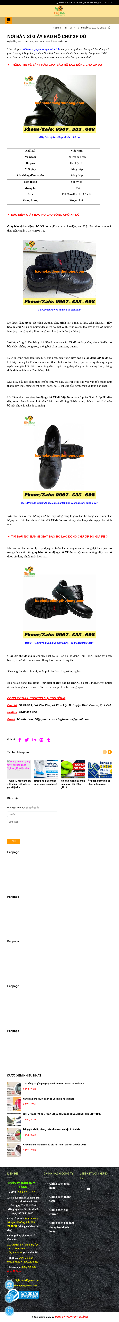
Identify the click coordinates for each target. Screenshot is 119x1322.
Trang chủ (57, 28)
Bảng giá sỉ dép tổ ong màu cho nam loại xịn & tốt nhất (51, 1129)
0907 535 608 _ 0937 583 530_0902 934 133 (90, 2)
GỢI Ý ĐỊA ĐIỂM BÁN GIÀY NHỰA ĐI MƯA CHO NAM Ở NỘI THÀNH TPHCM (62, 1114)
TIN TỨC (70, 28)
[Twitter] (26, 739)
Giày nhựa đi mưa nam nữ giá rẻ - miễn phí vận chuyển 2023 (54, 1144)
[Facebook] (19, 739)
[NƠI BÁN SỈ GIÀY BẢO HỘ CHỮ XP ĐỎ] (59, 11)
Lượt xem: (35, 41)
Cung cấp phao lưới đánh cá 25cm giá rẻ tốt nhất (48, 1098)
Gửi (14, 841)
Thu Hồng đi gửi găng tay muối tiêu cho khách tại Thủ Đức (53, 1083)
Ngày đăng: (12, 41)
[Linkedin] (34, 739)
